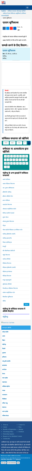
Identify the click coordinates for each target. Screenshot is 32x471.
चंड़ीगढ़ (5, 317)
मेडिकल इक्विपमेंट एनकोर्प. (9, 267)
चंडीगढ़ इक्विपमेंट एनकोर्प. (9, 234)
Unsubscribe (6, 438)
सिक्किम (4, 399)
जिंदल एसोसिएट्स (7, 242)
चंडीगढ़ (4, 344)
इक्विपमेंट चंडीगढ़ (7, 192)
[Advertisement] (16, 73)
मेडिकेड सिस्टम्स (7, 263)
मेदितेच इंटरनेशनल (7, 271)
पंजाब (3, 390)
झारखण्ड (4, 365)
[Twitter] (7, 28)
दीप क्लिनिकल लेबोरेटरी (9, 250)
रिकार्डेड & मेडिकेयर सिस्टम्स (10, 288)
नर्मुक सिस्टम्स (6, 255)
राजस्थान (4, 394)
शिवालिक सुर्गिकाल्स (8, 297)
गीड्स (4, 225)
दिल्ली (3, 348)
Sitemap (20, 429)
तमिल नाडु (5, 403)
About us (5, 424)
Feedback (21, 431)
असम (3, 336)
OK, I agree (3, 462)
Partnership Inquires (8, 434)
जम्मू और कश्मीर (6, 361)
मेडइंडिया (3, 11)
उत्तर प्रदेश (5, 411)
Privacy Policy (9, 459)
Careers (5, 427)
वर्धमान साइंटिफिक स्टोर (9, 292)
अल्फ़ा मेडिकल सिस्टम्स (9, 183)
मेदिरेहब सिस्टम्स (7, 275)
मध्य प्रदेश (5, 378)
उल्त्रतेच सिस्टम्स (7, 204)
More (26, 304)
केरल (3, 373)
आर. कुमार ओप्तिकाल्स (8, 188)
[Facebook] (4, 28)
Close (18, 462)
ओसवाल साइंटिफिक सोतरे (9, 209)
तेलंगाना (4, 407)
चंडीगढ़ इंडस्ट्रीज (7, 238)
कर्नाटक (4, 369)
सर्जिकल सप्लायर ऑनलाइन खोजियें (16, 11)
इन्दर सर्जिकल (6, 200)
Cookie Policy (3, 459)
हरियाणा (4, 357)
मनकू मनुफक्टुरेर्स (7, 280)
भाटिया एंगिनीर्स (6, 259)
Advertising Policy (8, 431)
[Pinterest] (11, 28)
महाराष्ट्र (4, 382)
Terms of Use (18, 459)
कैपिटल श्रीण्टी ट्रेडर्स (8, 213)
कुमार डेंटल (5, 217)
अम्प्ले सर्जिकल (6, 179)
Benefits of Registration (9, 429)
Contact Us (21, 424)
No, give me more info (11, 462)
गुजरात (4, 352)
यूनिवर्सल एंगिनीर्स (7, 284)
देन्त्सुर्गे (4, 246)
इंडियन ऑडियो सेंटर (8, 196)
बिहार (3, 340)
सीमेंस (4, 301)
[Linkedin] (14, 28)
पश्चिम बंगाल (5, 415)
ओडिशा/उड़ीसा (6, 386)
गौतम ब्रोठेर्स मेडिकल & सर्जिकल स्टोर (12, 229)
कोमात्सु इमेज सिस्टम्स (8, 221)
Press (19, 427)
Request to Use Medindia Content (12, 436)
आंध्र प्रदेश (5, 332)
